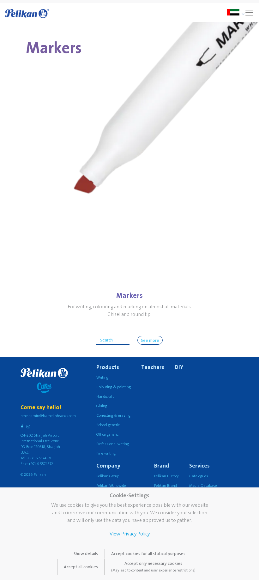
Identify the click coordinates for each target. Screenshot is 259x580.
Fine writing (106, 453)
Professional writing (112, 444)
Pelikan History (166, 476)
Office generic (107, 434)
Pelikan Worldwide (111, 486)
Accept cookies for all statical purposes (148, 553)
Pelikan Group (107, 476)
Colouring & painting (113, 387)
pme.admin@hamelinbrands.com (48, 416)
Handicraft (105, 397)
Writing (102, 378)
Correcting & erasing (113, 416)
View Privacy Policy (130, 534)
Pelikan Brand (165, 486)
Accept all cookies (81, 567)
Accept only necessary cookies (153, 566)
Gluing (101, 406)
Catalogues (198, 476)
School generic (108, 425)
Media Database (203, 486)
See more (150, 340)
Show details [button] (86, 553)
